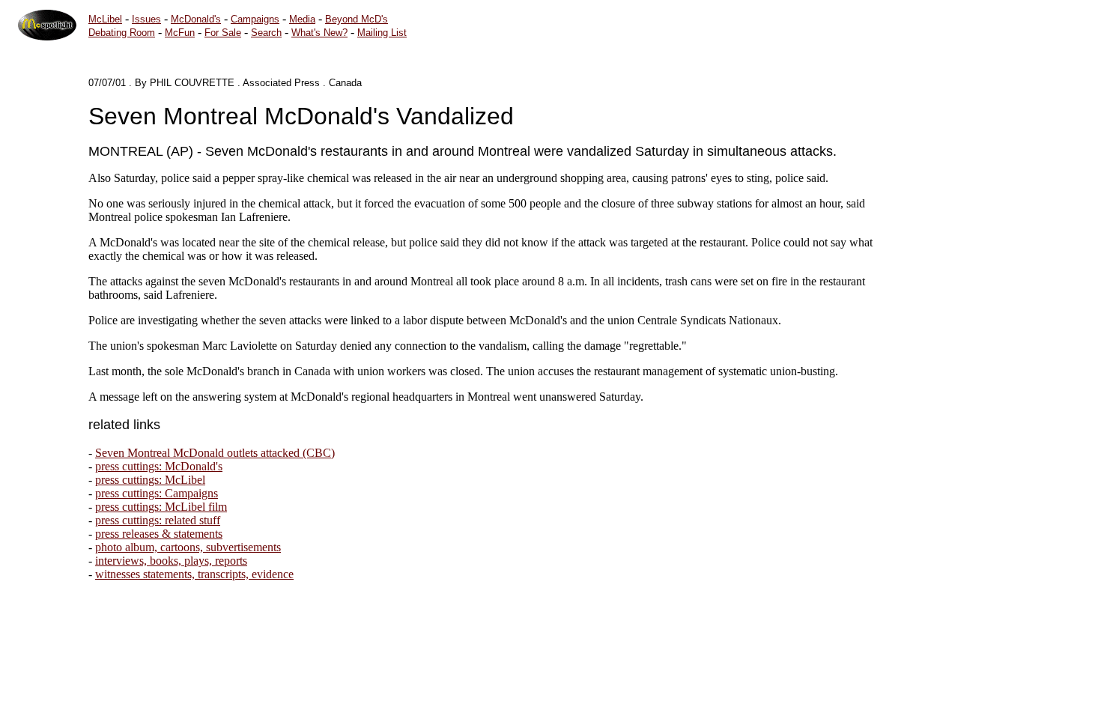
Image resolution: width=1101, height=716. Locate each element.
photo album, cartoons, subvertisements (188, 547)
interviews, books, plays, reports (171, 560)
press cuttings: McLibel (150, 479)
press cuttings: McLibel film (161, 506)
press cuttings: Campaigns (156, 493)
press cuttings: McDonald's (158, 466)
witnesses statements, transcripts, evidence (194, 574)
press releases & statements (158, 533)
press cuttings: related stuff (157, 520)
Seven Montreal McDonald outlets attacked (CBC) (215, 452)
